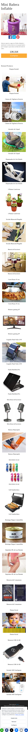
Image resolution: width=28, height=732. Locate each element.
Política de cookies (19, 714)
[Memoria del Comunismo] (14, 593)
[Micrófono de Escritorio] (14, 412)
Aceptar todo (14, 718)
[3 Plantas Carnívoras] (14, 202)
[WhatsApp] (2, 730)
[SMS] (16, 730)
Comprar (14, 56)
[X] (11, 730)
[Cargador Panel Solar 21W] (14, 352)
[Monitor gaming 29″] (14, 322)
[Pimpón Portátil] (14, 82)
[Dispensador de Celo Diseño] (14, 172)
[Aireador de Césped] (14, 142)
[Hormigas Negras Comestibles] (14, 533)
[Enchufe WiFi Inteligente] (14, 683)
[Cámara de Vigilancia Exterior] (14, 112)
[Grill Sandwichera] (14, 503)
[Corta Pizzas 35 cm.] (14, 292)
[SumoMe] (26, 730)
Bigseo (17, 704)
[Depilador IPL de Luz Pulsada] (14, 563)
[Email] (21, 730)
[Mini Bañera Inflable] (14, 24)
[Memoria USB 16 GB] (14, 653)
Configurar (14, 725)
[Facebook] (6, 730)
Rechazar (14, 721)
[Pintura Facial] (14, 623)
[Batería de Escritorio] (14, 262)
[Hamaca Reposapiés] (14, 442)
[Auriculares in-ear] (14, 473)
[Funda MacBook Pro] (14, 382)
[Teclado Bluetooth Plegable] (14, 232)
